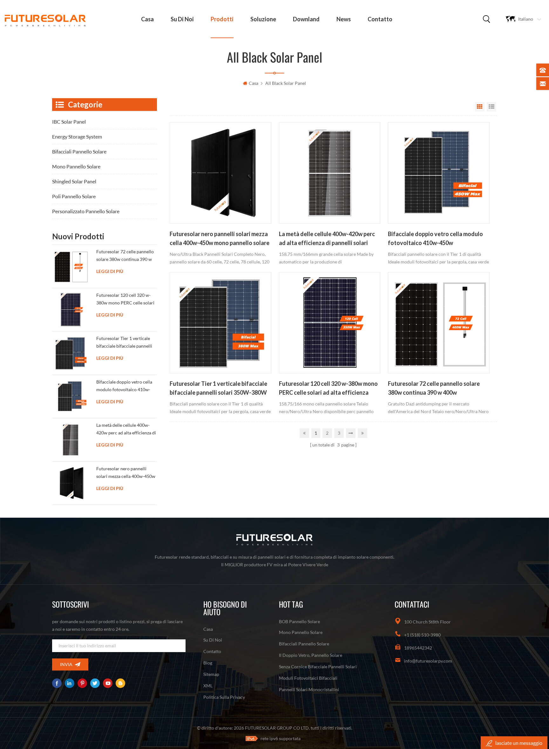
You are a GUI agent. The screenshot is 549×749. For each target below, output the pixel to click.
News (343, 19)
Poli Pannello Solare (74, 196)
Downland (306, 19)
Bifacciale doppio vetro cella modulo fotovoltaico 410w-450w (435, 238)
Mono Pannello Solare (76, 166)
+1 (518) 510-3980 (422, 634)
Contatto (380, 19)
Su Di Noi (182, 19)
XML (208, 685)
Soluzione (263, 19)
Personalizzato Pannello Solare (85, 211)
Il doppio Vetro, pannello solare (310, 655)
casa (147, 19)
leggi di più (109, 271)
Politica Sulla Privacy (224, 697)
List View (491, 107)
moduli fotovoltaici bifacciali (308, 678)
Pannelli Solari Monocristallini (309, 689)
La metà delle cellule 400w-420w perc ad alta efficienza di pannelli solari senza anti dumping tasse (327, 239)
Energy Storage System (77, 136)
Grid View (480, 107)
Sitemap (211, 674)
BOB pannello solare (299, 621)
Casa (208, 629)
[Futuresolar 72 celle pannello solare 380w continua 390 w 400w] (438, 322)
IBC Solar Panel (69, 122)
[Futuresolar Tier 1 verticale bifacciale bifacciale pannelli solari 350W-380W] (220, 322)
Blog (207, 662)
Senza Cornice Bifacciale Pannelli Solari (318, 666)
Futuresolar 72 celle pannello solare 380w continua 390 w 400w (434, 388)
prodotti (222, 19)
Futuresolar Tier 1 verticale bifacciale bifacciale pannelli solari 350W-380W (218, 388)
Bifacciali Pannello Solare (79, 151)
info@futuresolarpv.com (428, 661)
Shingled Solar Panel (74, 181)
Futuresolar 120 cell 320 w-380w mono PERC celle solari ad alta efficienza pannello (328, 388)
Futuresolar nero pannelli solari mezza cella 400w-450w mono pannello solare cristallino (219, 239)
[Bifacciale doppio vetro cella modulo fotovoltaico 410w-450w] (438, 172)
